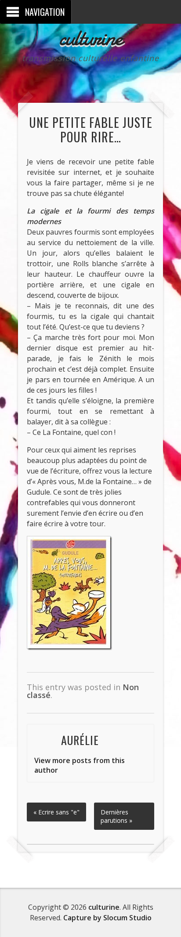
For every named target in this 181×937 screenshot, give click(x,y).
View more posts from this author (79, 765)
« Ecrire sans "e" (56, 812)
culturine (90, 38)
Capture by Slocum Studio (107, 918)
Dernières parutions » (116, 816)
